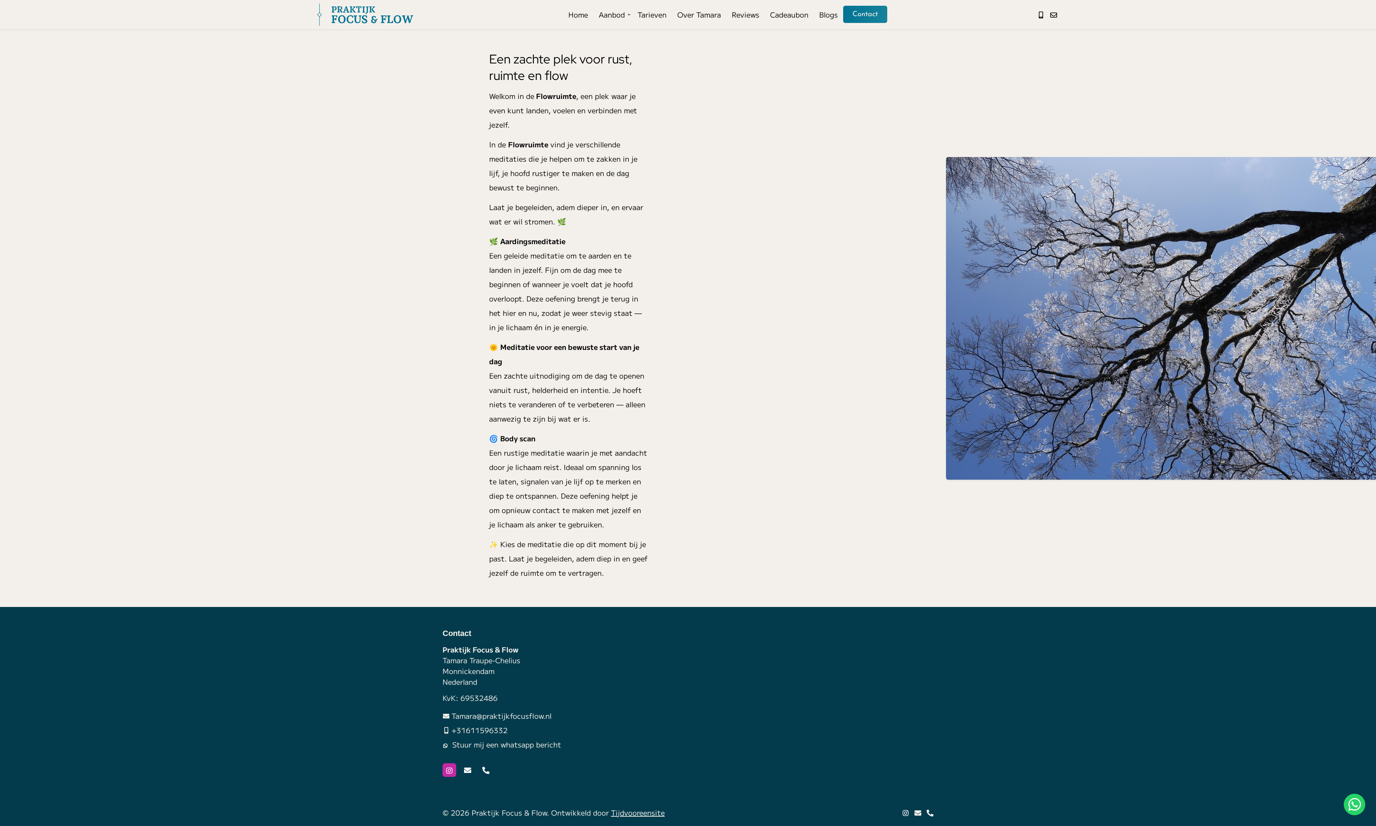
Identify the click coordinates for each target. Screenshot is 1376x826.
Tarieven (651, 14)
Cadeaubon (789, 14)
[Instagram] (449, 770)
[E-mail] (467, 770)
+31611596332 (480, 730)
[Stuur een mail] (1053, 14)
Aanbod (612, 14)
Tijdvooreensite (638, 812)
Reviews (745, 14)
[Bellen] (486, 770)
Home (578, 14)
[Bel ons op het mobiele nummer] (1041, 14)
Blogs (828, 14)
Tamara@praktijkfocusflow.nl (501, 716)
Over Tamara (699, 14)
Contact (865, 14)
